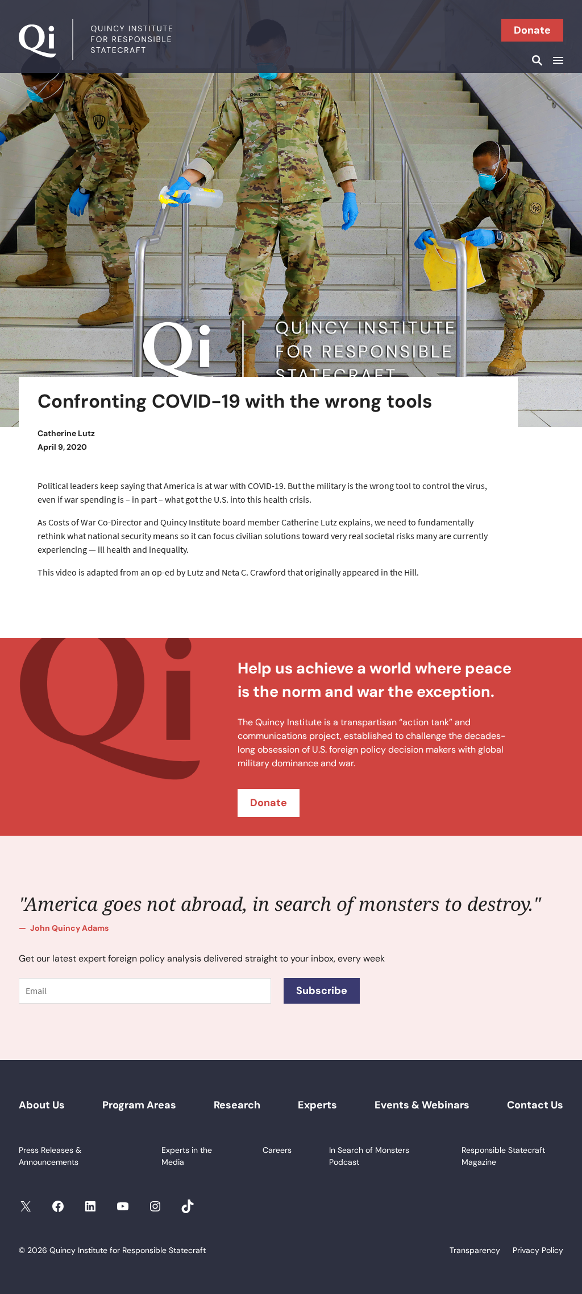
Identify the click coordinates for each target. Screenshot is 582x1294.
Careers (277, 1150)
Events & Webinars (422, 1105)
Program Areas (139, 1105)
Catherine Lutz (66, 433)
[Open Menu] (556, 60)
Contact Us (535, 1105)
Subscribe (321, 990)
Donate (532, 30)
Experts (317, 1105)
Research (237, 1105)
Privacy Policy (538, 1250)
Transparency (475, 1250)
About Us (42, 1105)
